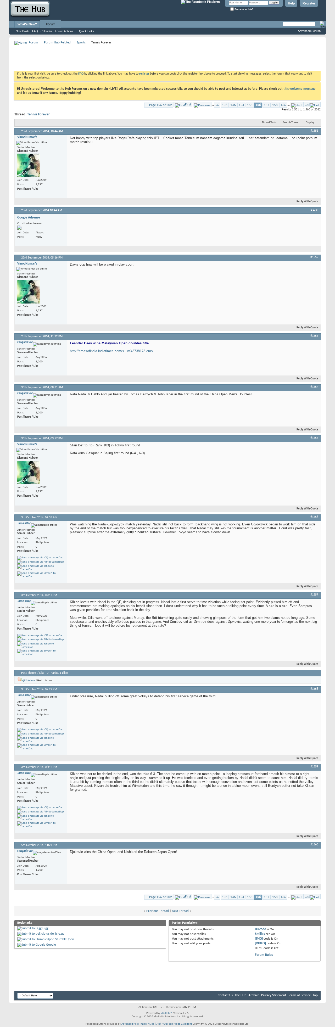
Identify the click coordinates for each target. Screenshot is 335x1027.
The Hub (240, 995)
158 (275, 105)
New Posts (23, 31)
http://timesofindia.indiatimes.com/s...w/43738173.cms (111, 351)
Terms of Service (299, 995)
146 (233, 105)
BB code (260, 929)
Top (315, 995)
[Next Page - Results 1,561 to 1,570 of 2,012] (296, 104)
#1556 (314, 517)
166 (283, 105)
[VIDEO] (260, 943)
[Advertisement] (109, 57)
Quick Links (86, 31)
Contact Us (225, 995)
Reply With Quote (307, 201)
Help (291, 3)
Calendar (46, 31)
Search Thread (291, 122)
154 (241, 105)
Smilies (260, 934)
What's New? (27, 24)
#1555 (314, 438)
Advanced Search (309, 30)
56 (217, 105)
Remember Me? (244, 9)
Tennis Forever (38, 114)
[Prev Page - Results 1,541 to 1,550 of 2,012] (202, 104)
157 (266, 105)
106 (224, 105)
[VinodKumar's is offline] (28, 165)
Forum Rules (264, 955)
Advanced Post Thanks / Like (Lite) (141, 1024)
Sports (81, 42)
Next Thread (180, 911)
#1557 (314, 594)
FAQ (35, 31)
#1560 (314, 844)
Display (310, 122)
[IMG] (259, 938)
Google (51, 944)
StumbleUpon (64, 939)
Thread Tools (269, 122)
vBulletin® (167, 1013)
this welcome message (299, 89)
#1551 (314, 130)
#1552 (314, 257)
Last (307, 104)
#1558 (314, 689)
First (188, 104)
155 (250, 105)
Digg (45, 928)
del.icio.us (57, 933)
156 (258, 105)
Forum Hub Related (57, 42)
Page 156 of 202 (160, 105)
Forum (50, 24)
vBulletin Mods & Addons (177, 1024)
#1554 (314, 387)
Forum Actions (64, 31)
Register (309, 3)
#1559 (314, 766)
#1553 (314, 336)
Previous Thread (157, 911)
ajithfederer (29, 680)
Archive (253, 995)
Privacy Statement (273, 995)
